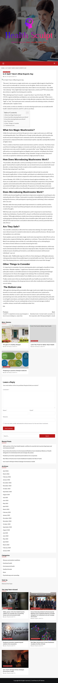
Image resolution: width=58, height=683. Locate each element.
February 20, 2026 (11, 372)
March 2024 (6, 544)
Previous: (16, 314)
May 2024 (5, 539)
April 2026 (5, 471)
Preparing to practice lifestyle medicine (15, 370)
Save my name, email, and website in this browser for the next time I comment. (26, 423)
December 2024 (7, 518)
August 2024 (6, 530)
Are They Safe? (9, 121)
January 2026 (6, 479)
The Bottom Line (9, 125)
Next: (42, 314)
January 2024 (6, 550)
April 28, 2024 (11, 76)
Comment (6, 389)
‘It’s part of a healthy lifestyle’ (12, 344)
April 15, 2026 (38, 645)
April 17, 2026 (38, 618)
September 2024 (7, 527)
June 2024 (5, 536)
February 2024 (7, 547)
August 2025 (6, 494)
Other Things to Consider (12, 123)
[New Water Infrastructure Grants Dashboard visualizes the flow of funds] (43, 631)
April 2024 (5, 541)
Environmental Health (9, 566)
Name (5, 410)
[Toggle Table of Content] (26, 112)
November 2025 (7, 485)
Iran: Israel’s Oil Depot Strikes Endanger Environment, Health (19, 461)
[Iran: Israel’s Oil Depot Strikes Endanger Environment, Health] (15, 659)
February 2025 (7, 512)
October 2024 (6, 524)
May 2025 (5, 503)
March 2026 (6, 474)
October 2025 (6, 488)
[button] (3, 63)
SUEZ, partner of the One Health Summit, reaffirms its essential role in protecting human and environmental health (27, 447)
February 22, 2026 (39, 346)
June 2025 (5, 500)
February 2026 (7, 477)
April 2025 (5, 506)
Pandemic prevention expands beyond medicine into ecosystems (20, 455)
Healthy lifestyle (6, 71)
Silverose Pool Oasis (7, 583)
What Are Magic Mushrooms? (13, 115)
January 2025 (6, 515)
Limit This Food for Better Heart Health (42, 344)
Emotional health (7, 563)
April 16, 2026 (10, 645)
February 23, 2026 (11, 346)
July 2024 (5, 533)
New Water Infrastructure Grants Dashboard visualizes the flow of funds (22, 458)
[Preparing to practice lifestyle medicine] (15, 360)
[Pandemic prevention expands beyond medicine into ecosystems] (15, 631)
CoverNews (34, 680)
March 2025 (6, 509)
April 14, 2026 (10, 673)
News (4, 572)
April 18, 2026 (10, 616)
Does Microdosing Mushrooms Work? (15, 119)
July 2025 (5, 497)
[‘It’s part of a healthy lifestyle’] (15, 334)
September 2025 (7, 491)
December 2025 (7, 482)
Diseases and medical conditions (11, 560)
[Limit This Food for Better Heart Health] (43, 334)
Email (32, 410)
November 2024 (7, 521)
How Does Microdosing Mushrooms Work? (16, 117)
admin (5, 76)
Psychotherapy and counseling (11, 575)
